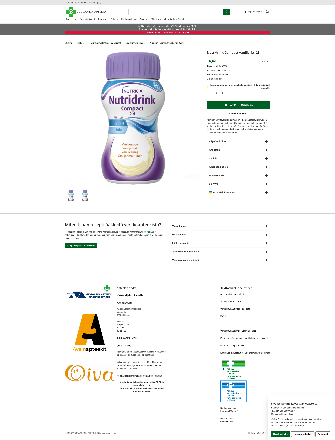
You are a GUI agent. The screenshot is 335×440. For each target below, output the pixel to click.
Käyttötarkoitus (217, 141)
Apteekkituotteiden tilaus (186, 251)
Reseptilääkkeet (87, 19)
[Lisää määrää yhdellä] (222, 93)
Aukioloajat (94, 2)
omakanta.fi (150, 232)
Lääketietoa (155, 19)
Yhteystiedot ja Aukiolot (175, 19)
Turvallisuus (179, 226)
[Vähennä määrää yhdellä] (210, 93)
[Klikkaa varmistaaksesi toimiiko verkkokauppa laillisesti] (245, 380)
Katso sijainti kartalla (130, 295)
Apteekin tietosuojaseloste (232, 294)
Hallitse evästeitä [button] (256, 433)
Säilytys (213, 184)
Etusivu (68, 43)
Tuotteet (69, 19)
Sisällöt (213, 158)
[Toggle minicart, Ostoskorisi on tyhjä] (267, 12)
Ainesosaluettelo (218, 167)
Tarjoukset (102, 19)
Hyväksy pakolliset (303, 434)
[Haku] (226, 12)
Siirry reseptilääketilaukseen (81, 245)
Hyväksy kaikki (280, 434)
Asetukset (323, 434)
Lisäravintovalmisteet (135, 43)
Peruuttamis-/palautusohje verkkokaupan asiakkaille (244, 338)
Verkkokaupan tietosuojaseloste (235, 309)
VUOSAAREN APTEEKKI (92, 11)
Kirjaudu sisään (255, 12)
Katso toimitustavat (238, 113)
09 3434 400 (124, 345)
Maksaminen (179, 234)
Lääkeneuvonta (180, 243)
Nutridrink (218, 79)
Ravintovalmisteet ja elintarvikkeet (105, 43)
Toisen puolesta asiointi (185, 260)
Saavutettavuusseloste (230, 301)
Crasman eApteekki (107, 433)
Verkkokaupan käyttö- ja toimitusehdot (238, 331)
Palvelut (114, 19)
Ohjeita (143, 19)
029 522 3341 (226, 422)
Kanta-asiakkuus (129, 19)
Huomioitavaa (216, 175)
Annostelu (214, 150)
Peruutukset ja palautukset (232, 345)
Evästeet (224, 316)
